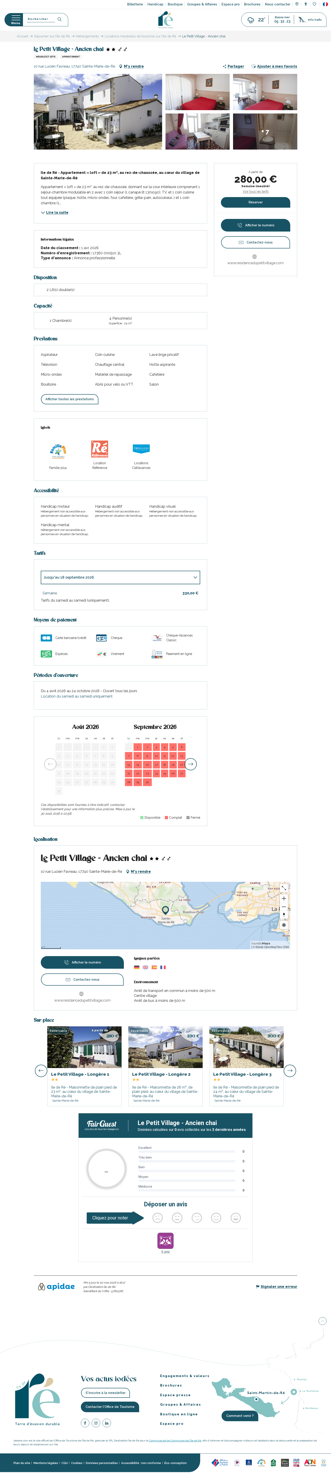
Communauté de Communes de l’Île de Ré (175, 1440)
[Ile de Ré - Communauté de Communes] (285, 1462)
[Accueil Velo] (273, 1462)
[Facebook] (85, 1424)
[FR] (325, 4)
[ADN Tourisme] (310, 1462)
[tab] (116, 577)
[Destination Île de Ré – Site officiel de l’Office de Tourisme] (165, 19)
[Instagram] (96, 1424)
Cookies (76, 1463)
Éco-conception (175, 1463)
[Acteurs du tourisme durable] (323, 1462)
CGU (64, 1463)
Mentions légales (46, 1463)
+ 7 (265, 131)
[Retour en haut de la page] (322, 1320)
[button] (325, 4)
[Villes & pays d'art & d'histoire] (296, 1462)
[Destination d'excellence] (237, 1462)
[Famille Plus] (261, 1462)
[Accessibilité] (306, 4)
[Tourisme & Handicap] (249, 1462)
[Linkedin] (106, 1424)
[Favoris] (314, 4)
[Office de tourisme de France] (220, 1462)
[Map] (297, 4)
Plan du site (22, 1463)
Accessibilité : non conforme (141, 1463)
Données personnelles (102, 1463)
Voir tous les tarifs (256, 191)
